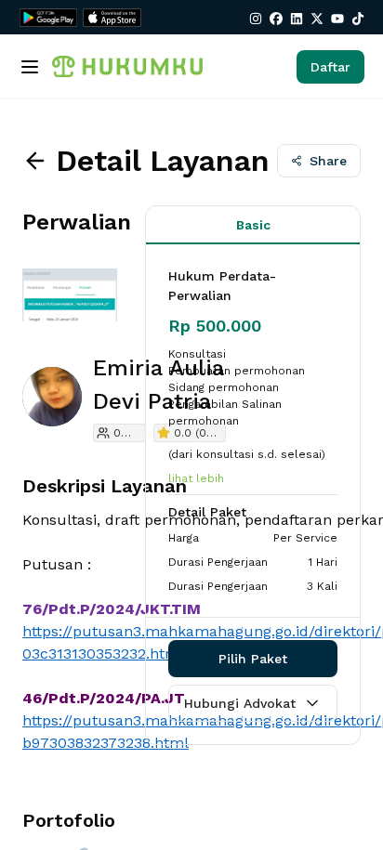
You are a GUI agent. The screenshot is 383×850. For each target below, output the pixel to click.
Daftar (330, 66)
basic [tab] (253, 224)
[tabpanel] (253, 430)
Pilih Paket (252, 658)
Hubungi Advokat (240, 703)
